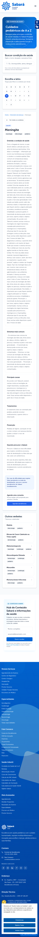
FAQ (3, 753)
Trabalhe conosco (7, 750)
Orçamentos (6, 741)
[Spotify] (21, 868)
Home (7, 115)
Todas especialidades (8, 723)
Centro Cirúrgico (7, 678)
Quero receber (19, 639)
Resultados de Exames (9, 805)
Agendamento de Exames (10, 673)
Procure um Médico (8, 810)
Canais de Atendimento (9, 733)
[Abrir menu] (35, 6)
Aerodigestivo (6, 703)
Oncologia (5, 720)
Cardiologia (5, 706)
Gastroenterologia (7, 711)
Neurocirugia (6, 717)
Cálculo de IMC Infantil (9, 777)
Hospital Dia (5, 681)
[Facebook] (3, 868)
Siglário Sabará (6, 788)
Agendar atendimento (19, 503)
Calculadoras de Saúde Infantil (11, 786)
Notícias (4, 769)
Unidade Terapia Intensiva (10, 690)
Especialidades (6, 807)
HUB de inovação (7, 736)
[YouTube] (25, 868)
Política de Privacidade (12, 645)
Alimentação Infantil (8, 772)
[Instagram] (8, 868)
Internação (5, 684)
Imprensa (5, 739)
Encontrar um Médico (9, 692)
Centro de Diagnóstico (9, 676)
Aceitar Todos (19, 930)
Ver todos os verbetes (16, 120)
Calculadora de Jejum (9, 780)
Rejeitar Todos (19, 925)
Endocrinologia (6, 709)
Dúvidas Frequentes (8, 802)
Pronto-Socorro (7, 687)
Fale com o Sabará (30, 934)
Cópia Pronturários (8, 744)
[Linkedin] (12, 868)
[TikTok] (16, 868)
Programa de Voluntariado (10, 747)
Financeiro (5, 756)
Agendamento (6, 799)
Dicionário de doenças (17, 115)
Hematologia (6, 714)
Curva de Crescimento (9, 774)
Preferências (20, 920)
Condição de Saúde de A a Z (11, 766)
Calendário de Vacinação (10, 783)
